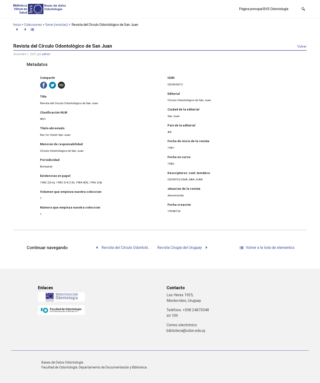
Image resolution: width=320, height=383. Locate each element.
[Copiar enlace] (61, 85)
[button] (303, 9)
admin (46, 54)
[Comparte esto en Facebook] (43, 85)
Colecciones (33, 25)
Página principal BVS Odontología (263, 9)
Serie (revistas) (56, 25)
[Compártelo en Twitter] (52, 85)
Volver (302, 46)
